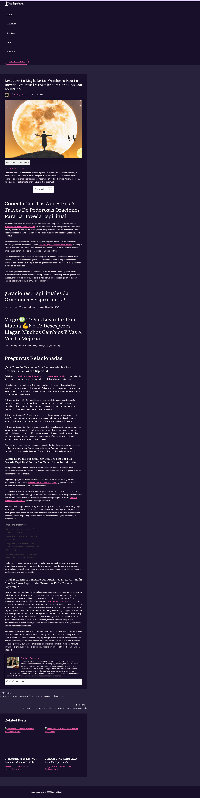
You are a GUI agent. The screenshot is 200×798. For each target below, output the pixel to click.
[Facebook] (7, 681)
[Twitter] (20, 681)
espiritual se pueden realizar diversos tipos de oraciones (42, 376)
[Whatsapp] (10, 681)
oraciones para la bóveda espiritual (20, 226)
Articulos (21, 767)
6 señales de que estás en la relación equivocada (21, 538)
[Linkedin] (17, 681)
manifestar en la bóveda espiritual (42, 482)
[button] (17, 62)
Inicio (9, 14)
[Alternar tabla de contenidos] (48, 189)
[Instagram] (13, 681)
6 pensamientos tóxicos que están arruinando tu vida (20, 530)
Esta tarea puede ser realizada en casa (55, 245)
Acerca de (11, 24)
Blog (9, 42)
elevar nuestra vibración (57, 601)
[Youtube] (23, 681)
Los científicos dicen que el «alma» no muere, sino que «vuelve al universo (22, 555)
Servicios (11, 33)
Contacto (11, 51)
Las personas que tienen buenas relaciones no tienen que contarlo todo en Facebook (22, 547)
